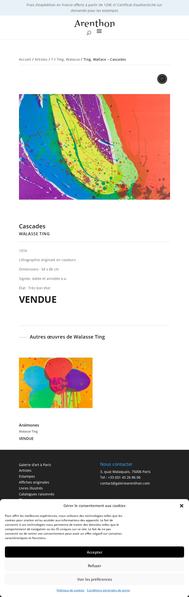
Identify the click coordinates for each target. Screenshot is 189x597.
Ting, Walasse (68, 59)
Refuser (94, 565)
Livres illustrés (31, 488)
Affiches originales (34, 482)
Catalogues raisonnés (36, 494)
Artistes (41, 59)
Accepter (94, 552)
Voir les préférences (94, 579)
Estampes (27, 476)
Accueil (25, 59)
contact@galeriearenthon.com (125, 483)
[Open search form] (89, 33)
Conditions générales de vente (108, 590)
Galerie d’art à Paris (35, 464)
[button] (181, 505)
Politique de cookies (70, 590)
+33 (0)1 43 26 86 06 (124, 477)
